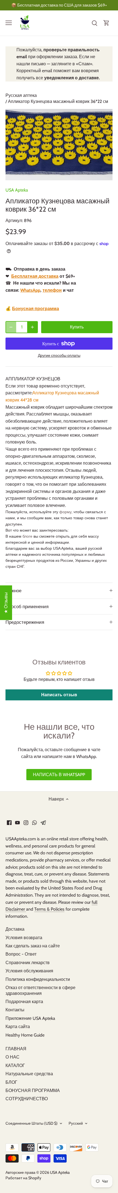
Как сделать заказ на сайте (32, 945)
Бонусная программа (35, 308)
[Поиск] (94, 22)
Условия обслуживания (29, 970)
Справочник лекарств (27, 962)
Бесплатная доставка (34, 276)
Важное (13, 590)
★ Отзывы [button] (6, 602)
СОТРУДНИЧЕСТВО (26, 1098)
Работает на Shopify (23, 1177)
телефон (52, 290)
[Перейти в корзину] (106, 22)
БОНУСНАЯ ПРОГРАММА (32, 1090)
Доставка (14, 929)
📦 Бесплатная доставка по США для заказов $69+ (59, 5)
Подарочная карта (24, 1001)
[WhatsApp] (34, 822)
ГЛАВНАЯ (15, 1048)
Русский (76, 1123)
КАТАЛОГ (15, 1065)
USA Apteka (16, 190)
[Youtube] (17, 822)
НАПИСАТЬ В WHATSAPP (59, 774)
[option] (59, 144)
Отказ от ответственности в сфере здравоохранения (40, 990)
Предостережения (24, 622)
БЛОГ (11, 1082)
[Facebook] (9, 822)
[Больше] (32, 327)
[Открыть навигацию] (8, 23)
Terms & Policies (49, 909)
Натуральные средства (29, 1073)
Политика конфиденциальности (37, 979)
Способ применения (27, 606)
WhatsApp (30, 290)
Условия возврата (23, 937)
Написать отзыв (59, 694)
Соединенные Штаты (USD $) (31, 1123)
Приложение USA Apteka (30, 1018)
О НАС (12, 1057)
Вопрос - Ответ (20, 954)
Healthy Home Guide (24, 1035)
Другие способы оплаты (59, 355)
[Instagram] (26, 822)
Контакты (14, 1009)
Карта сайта (17, 1026)
